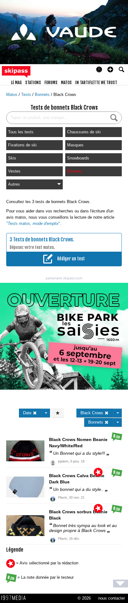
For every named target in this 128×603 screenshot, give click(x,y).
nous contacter (111, 598)
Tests (26, 94)
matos (66, 82)
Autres (14, 184)
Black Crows (64, 94)
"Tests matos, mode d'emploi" (33, 223)
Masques (75, 145)
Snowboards (78, 158)
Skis (12, 158)
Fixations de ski (22, 145)
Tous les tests (21, 132)
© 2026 (84, 598)
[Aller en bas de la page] (120, 583)
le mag (16, 82)
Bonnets (43, 94)
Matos (12, 94)
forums (50, 82)
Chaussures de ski (84, 132)
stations (33, 82)
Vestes (14, 171)
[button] (110, 69)
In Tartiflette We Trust (96, 82)
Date (28, 413)
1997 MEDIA (15, 598)
